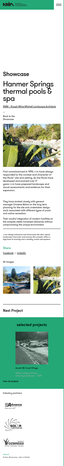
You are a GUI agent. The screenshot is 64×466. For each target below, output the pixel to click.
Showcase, (13, 457)
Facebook (8, 253)
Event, (5, 457)
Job (20, 457)
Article (27, 457)
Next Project (13, 311)
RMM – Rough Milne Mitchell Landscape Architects (29, 106)
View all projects (10, 381)
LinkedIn (21, 253)
